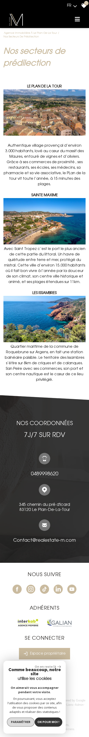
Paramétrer (20, 722)
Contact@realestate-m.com (44, 540)
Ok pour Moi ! (48, 722)
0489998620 (44, 474)
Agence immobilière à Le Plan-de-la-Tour (30, 33)
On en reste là (45, 666)
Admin (79, 704)
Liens (69, 704)
